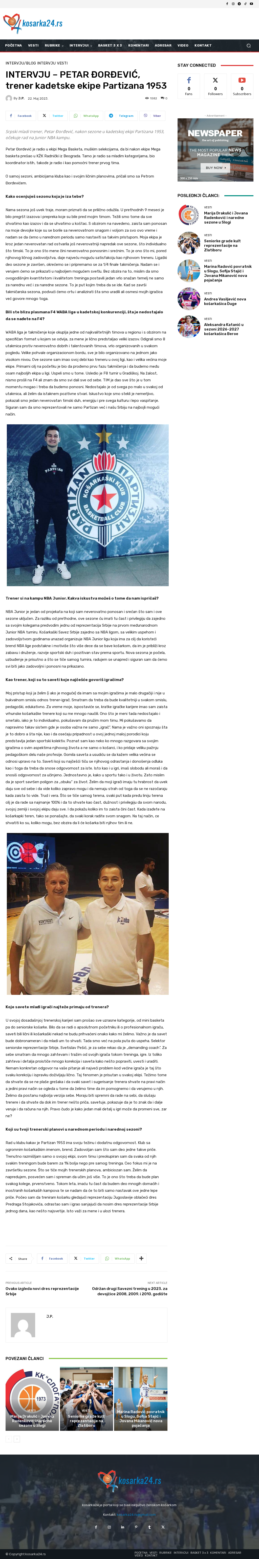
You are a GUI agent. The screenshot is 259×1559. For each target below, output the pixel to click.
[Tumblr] (150, 1527)
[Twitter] (163, 1527)
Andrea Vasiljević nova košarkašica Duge (225, 301)
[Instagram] (233, 4)
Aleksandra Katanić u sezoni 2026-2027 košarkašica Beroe (224, 329)
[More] (141, 1259)
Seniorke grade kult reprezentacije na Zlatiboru (86, 1421)
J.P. (21, 98)
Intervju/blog (21, 63)
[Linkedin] (123, 1527)
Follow (216, 77)
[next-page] (17, 1439)
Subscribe (242, 77)
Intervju (46, 63)
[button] (248, 46)
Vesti (62, 63)
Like (189, 77)
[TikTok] (245, 4)
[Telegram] (239, 4)
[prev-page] (9, 1439)
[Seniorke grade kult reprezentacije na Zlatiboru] (86, 1399)
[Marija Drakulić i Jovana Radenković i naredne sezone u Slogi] (32, 1399)
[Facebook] (227, 4)
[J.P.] (10, 98)
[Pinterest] (136, 1527)
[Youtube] (251, 4)
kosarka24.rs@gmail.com (136, 1515)
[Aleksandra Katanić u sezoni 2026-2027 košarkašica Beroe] (189, 326)
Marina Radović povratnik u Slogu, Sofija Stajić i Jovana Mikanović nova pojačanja (141, 1419)
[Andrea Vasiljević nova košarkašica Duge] (189, 299)
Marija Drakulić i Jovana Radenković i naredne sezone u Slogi (32, 1421)
